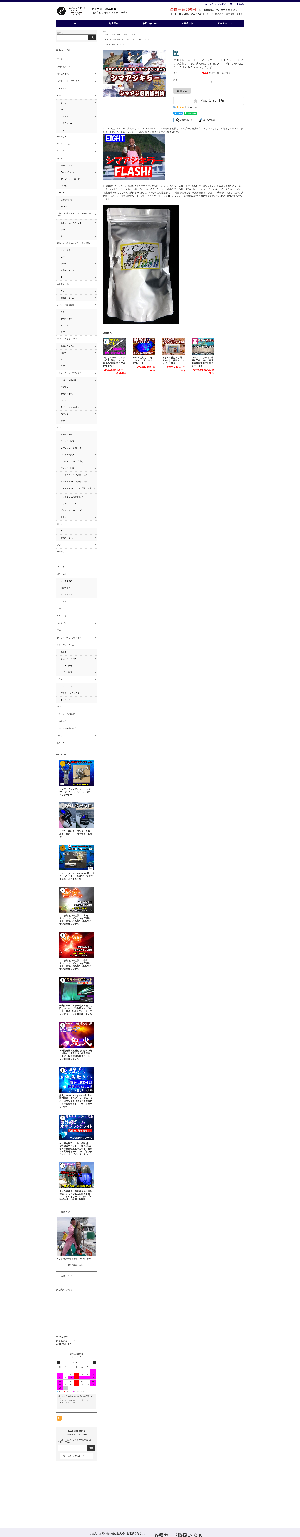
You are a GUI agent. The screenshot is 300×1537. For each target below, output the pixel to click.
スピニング (65, 130)
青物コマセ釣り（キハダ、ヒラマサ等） (120, 39)
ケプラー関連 (66, 672)
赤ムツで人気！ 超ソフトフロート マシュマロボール (144, 360)
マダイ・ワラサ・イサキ (67, 339)
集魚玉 (64, 652)
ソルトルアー (62, 721)
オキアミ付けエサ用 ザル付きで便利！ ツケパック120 (173, 360)
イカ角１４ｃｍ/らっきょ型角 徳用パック (78, 489)
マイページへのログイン (217, 4)
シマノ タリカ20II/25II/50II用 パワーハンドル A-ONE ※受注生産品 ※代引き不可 (76, 876)
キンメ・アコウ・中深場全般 (69, 373)
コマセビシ (61, 623)
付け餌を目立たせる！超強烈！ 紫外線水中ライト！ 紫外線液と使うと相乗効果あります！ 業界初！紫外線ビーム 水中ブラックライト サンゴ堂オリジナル (75, 1149)
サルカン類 (61, 616)
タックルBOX (66, 581)
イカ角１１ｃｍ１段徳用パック (74, 475)
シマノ (64, 109)
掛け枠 (64, 400)
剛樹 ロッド (66, 165)
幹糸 (63, 421)
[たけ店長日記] (76, 1255)
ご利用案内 (113, 23)
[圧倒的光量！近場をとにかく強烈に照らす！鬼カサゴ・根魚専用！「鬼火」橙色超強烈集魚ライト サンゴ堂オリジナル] (76, 1035)
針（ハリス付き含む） (70, 407)
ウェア (60, 736)
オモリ (60, 608)
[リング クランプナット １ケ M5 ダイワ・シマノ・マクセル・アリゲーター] (76, 773)
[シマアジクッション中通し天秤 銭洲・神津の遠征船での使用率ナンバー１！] (203, 346)
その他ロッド (66, 186)
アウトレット (62, 59)
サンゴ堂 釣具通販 (104, 9)
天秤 (63, 257)
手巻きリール (66, 123)
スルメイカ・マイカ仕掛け (72, 461)
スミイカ (64, 517)
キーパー (61, 192)
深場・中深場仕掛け (69, 380)
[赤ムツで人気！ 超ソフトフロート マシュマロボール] (144, 346)
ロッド (60, 158)
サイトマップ (225, 23)
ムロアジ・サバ (63, 284)
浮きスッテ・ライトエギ (71, 510)
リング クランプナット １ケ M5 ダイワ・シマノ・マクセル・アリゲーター (77, 792)
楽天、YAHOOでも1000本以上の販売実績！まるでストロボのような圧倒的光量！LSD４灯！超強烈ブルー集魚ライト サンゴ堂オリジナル (75, 1101)
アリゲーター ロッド (70, 179)
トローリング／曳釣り (66, 714)
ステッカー (61, 743)
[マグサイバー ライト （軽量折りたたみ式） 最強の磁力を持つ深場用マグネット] (114, 346)
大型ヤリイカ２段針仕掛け (72, 448)
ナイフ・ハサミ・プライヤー (69, 638)
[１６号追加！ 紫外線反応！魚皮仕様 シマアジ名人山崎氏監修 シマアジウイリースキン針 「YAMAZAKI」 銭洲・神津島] (76, 1175)
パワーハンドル (63, 144)
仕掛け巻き (65, 588)
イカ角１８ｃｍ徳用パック (72, 497)
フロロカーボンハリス (70, 693)
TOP (75, 23)
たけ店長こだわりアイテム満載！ (110, 12)
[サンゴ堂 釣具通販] (70, 11)
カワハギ (61, 567)
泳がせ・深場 (66, 200)
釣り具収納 (61, 574)
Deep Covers (67, 172)
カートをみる (238, 4)
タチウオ (61, 559)
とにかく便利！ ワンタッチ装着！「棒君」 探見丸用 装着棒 (75, 834)
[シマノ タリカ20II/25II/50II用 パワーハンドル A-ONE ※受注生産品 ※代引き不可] (76, 857)
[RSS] (59, 1419)
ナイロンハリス (67, 686)
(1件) (196, 107)
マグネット (65, 387)
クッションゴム (63, 601)
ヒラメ (60, 524)
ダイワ (64, 103)
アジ (59, 545)
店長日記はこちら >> (76, 1265)
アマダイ (61, 552)
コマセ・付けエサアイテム (115, 44)
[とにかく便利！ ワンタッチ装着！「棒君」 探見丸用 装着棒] (76, 815)
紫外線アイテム (63, 74)
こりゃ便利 (61, 88)
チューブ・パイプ (68, 659)
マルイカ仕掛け (67, 455)
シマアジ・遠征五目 (112, 34)
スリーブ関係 (66, 665)
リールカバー (62, 151)
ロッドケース (66, 594)
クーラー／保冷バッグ (66, 728)
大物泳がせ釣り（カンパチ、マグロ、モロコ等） (75, 214)
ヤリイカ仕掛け (67, 441)
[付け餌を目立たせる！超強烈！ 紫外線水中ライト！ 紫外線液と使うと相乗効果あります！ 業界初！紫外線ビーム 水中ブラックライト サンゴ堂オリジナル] (76, 1127)
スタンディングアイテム (71, 223)
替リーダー (65, 700)
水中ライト (65, 414)
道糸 (59, 707)
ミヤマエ (64, 116)
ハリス (60, 679)
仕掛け (64, 230)
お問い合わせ (150, 23)
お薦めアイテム (129, 34)
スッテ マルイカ (68, 504)
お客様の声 (188, 23)
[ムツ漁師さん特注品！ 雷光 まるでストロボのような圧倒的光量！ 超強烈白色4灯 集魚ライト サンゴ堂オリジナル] (76, 900)
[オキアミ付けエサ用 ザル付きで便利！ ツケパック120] (173, 346)
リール (60, 96)
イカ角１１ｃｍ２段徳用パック (74, 481)
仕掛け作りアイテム (65, 645)
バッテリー (61, 137)
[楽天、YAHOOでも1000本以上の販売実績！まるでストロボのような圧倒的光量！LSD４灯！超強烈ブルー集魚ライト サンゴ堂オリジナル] (76, 1080)
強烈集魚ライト (63, 66)
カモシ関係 (65, 250)
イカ (60, 427)
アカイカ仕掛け (67, 468)
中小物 (64, 206)
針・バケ (64, 325)
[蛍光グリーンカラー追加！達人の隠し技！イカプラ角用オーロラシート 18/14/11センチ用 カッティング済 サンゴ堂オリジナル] (76, 990)
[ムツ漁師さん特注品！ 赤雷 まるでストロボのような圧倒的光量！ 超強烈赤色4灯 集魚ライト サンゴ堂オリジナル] (76, 945)
